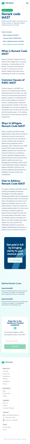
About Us (5, 403)
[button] (27, 3)
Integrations (6, 381)
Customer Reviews (8, 408)
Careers (5, 405)
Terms (4, 429)
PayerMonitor (7, 376)
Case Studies (6, 393)
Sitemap (15, 435)
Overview (5, 371)
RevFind (5, 379)
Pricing (5, 384)
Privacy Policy (7, 427)
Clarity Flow (6, 373)
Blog (4, 391)
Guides (5, 396)
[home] (8, 3)
